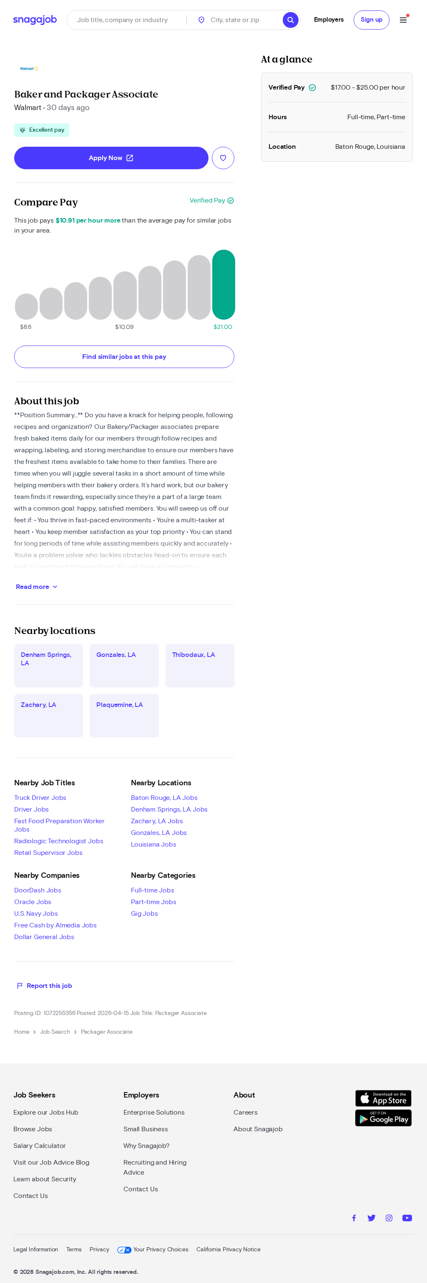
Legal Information (35, 1250)
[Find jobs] (291, 20)
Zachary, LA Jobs (157, 821)
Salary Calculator (39, 1146)
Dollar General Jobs (44, 937)
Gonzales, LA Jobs (159, 832)
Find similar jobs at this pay (124, 356)
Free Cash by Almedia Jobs (55, 925)
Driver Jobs (31, 809)
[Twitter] (371, 1219)
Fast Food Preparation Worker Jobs (59, 825)
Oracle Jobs (32, 902)
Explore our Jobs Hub (45, 1112)
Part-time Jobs (153, 902)
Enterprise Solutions (154, 1112)
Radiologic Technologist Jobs (58, 841)
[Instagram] (389, 1219)
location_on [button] (201, 20)
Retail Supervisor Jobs (48, 852)
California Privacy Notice (228, 1250)
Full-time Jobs (152, 890)
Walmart (27, 108)
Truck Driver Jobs (40, 797)
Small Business (145, 1129)
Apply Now (111, 158)
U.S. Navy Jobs (36, 913)
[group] (41, 130)
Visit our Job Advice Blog (51, 1162)
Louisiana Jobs (153, 844)
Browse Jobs (32, 1129)
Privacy (99, 1250)
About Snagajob (258, 1129)
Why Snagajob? (146, 1146)
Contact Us (30, 1196)
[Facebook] (354, 1219)
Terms (73, 1250)
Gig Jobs (144, 913)
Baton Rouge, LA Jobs (164, 797)
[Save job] (223, 158)
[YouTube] (407, 1219)
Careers (246, 1112)
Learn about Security (44, 1179)
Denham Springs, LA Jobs (169, 809)
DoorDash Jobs (37, 890)
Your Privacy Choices (160, 1250)
